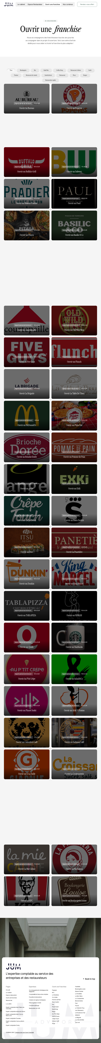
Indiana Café (55, 1021)
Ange (53, 1023)
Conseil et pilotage (34, 1005)
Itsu (53, 1004)
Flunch (77, 1005)
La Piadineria (55, 995)
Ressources (9, 1000)
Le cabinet (21, 4)
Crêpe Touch (55, 1018)
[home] (8, 4)
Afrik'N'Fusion (55, 1016)
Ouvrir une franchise (52, 4)
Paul (76, 1003)
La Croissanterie (79, 998)
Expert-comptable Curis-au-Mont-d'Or (15, 1021)
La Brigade (78, 1017)
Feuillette (77, 986)
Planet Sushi (55, 1007)
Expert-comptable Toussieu (13, 1018)
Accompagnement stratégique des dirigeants (38, 990)
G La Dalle (54, 997)
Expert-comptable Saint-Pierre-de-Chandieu (15, 1008)
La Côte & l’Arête (79, 1020)
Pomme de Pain (56, 999)
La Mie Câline (78, 996)
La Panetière (78, 993)
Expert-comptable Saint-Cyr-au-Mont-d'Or (14, 1014)
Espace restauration (11, 995)
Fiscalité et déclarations (35, 997)
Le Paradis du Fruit (80, 1012)
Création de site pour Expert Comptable (24, 1032)
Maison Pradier (79, 991)
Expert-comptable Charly (13, 1025)
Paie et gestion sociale (35, 1002)
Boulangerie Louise (80, 989)
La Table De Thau (79, 1008)
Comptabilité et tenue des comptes (38, 994)
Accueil (8, 990)
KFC (53, 992)
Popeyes (54, 990)
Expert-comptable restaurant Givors (15, 1011)
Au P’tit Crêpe (55, 1014)
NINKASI (77, 1015)
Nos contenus (68, 4)
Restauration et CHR (34, 1008)
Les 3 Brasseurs (79, 1010)
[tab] (11, 70)
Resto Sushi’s (55, 1002)
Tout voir (77, 1022)
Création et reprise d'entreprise (37, 1000)
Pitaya (53, 1011)
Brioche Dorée (79, 1001)
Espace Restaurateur (35, 4)
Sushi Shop (55, 1009)
